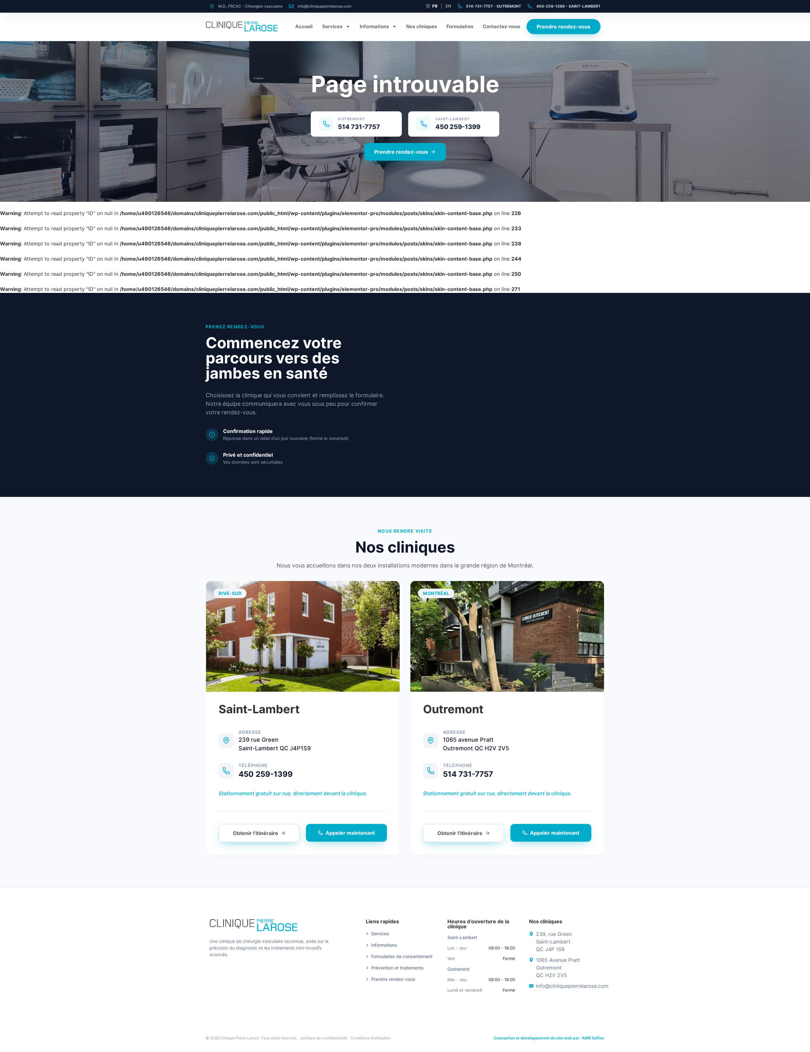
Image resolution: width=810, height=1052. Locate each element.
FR (435, 6)
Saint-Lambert (259, 709)
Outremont (453, 709)
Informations (374, 26)
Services (332, 26)
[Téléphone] (226, 770)
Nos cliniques (421, 26)
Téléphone (253, 765)
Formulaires (459, 26)
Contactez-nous (501, 26)
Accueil (304, 26)
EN (448, 6)
